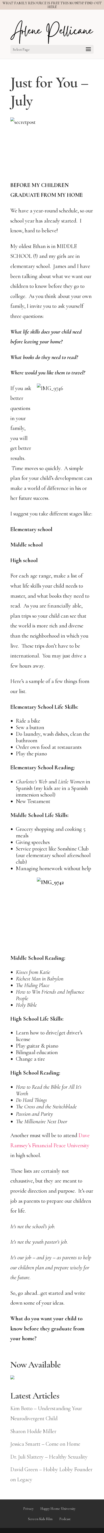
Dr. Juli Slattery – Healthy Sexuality (49, 1457)
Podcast (64, 1519)
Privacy (28, 1509)
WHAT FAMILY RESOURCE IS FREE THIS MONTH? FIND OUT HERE (52, 5)
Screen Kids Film (40, 1519)
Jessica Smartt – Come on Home (45, 1444)
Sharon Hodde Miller (33, 1431)
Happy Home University (57, 1509)
